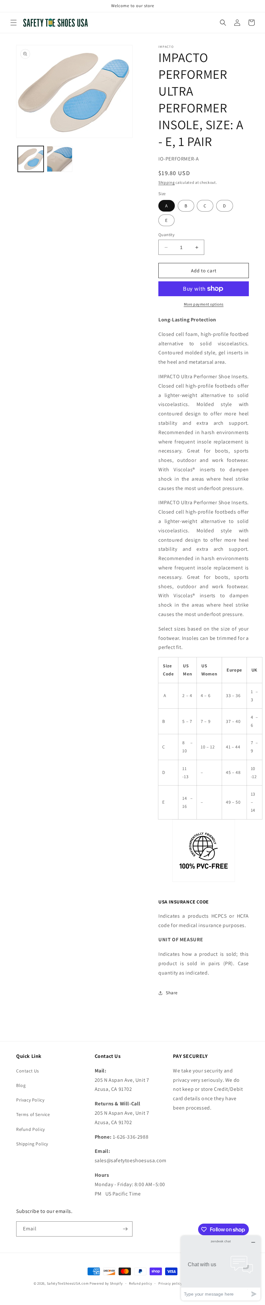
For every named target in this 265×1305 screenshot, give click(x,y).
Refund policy (140, 1283)
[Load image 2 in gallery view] (60, 159)
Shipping (166, 182)
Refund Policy (30, 1129)
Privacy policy (170, 1283)
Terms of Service (33, 1114)
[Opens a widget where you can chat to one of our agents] (221, 1268)
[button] (13, 23)
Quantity (166, 234)
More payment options (204, 304)
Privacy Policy (30, 1100)
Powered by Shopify (106, 1283)
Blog (21, 1085)
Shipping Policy (32, 1144)
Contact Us (27, 1071)
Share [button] (172, 993)
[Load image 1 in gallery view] (31, 159)
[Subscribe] (125, 1229)
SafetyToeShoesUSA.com (68, 1283)
